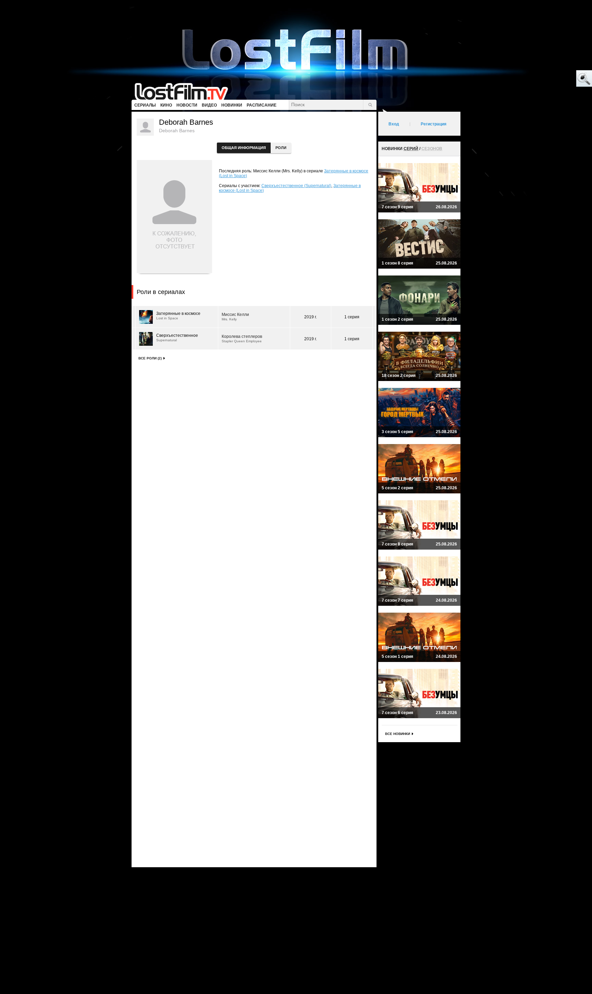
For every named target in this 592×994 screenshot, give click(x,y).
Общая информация (244, 148)
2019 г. (310, 317)
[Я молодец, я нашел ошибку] (557, 79)
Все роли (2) (150, 358)
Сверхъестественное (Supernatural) (296, 185)
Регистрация (433, 124)
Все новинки (397, 733)
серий (411, 148)
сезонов (431, 148)
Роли (280, 148)
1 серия (351, 317)
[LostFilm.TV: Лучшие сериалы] (184, 90)
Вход (393, 124)
